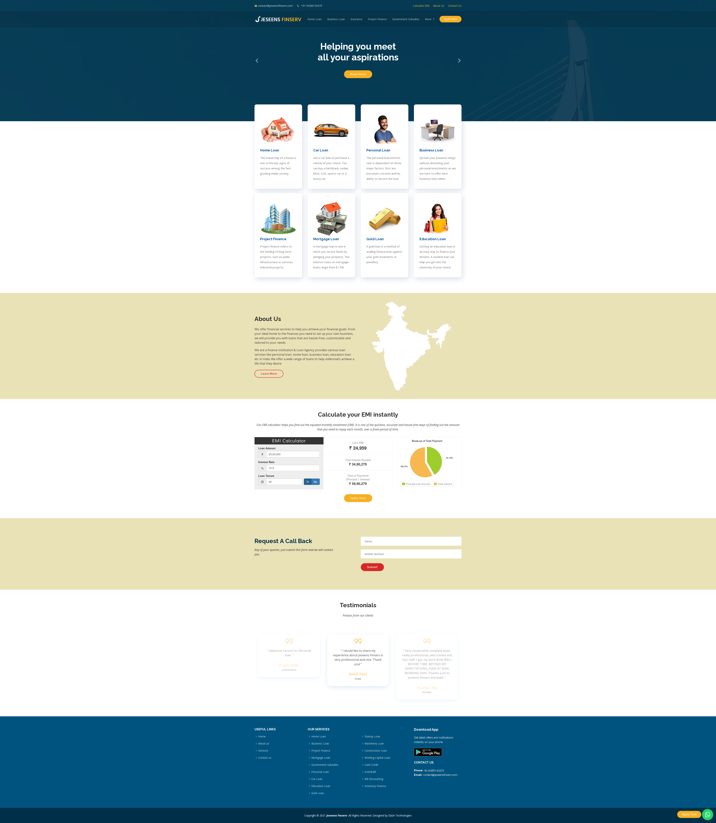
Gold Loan (375, 239)
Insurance (356, 19)
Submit (372, 567)
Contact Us (454, 5)
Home (262, 736)
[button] (257, 60)
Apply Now (450, 19)
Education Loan (433, 239)
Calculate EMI (421, 5)
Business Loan (336, 19)
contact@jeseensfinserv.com (275, 5)
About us (263, 743)
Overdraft (370, 772)
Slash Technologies (400, 815)
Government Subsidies (405, 19)
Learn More (269, 373)
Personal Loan (378, 150)
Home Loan (314, 19)
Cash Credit (371, 765)
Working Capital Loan (377, 757)
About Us (438, 5)
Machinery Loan (374, 743)
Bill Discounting (374, 779)
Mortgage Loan (326, 239)
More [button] (428, 19)
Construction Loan (376, 750)
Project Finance (377, 19)
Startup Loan (372, 736)
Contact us (264, 757)
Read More (358, 74)
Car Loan (320, 150)
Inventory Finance (375, 786)
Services (263, 750)
